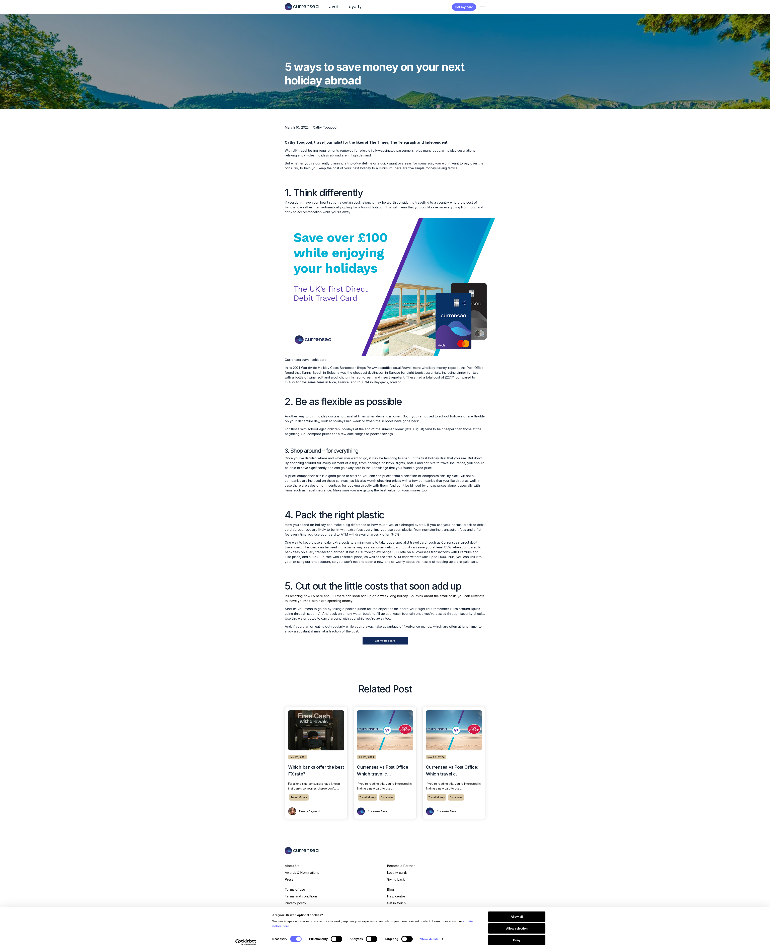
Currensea (387, 797)
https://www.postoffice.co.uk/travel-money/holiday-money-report (408, 368)
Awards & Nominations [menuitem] (302, 873)
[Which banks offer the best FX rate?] (316, 730)
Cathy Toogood (324, 127)
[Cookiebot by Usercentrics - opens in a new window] (245, 942)
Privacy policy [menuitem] (295, 903)
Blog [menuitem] (390, 889)
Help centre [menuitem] (396, 896)
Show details (429, 939)
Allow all (517, 916)
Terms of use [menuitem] (295, 889)
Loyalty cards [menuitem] (397, 873)
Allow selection (517, 928)
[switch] (336, 939)
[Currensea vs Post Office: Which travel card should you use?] (385, 730)
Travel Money (299, 797)
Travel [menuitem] (331, 6)
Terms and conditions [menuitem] (301, 896)
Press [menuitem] (289, 879)
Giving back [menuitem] (396, 879)
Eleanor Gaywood (309, 811)
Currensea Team (378, 811)
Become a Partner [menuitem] (401, 866)
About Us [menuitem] (292, 866)
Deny (516, 940)
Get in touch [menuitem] (396, 903)
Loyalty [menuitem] (354, 6)
